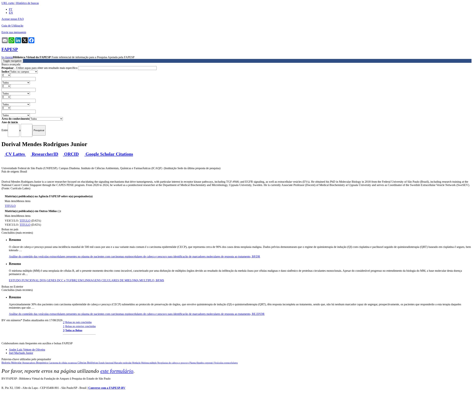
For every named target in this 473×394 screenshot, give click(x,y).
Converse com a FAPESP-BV (106, 387)
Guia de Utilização (12, 25)
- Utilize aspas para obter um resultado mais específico (39, 67)
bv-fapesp (7, 57)
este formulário (116, 371)
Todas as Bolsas (73, 330)
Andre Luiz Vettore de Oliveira (27, 349)
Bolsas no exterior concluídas (80, 326)
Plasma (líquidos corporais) (201, 362)
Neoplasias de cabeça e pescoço (173, 362)
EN (11, 12)
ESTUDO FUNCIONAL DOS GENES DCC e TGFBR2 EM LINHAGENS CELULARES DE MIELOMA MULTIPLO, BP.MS (86, 280)
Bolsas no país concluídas (78, 322)
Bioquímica (42, 362)
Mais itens (10, 201)
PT (10, 9)
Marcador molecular (123, 362)
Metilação (136, 362)
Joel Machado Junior (21, 352)
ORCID (71, 154)
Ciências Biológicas (88, 362)
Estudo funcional (106, 362)
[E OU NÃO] (6, 75)
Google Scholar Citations (108, 154)
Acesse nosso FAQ (12, 19)
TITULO (10, 205)
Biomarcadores (29, 362)
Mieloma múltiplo (149, 362)
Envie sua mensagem (13, 32)
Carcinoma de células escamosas (63, 362)
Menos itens (23, 201)
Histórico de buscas (27, 3)
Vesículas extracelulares (226, 362)
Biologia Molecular (11, 362)
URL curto (7, 3)
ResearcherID (44, 154)
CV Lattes (15, 154)
